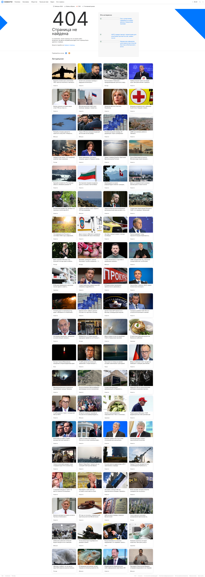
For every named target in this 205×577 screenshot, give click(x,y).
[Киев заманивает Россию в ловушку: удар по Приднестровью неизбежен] (90, 152)
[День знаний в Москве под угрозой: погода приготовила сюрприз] (64, 254)
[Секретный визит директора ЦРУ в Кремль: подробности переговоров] (90, 280)
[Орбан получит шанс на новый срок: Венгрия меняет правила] (141, 75)
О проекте (140, 575)
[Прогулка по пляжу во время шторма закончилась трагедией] (115, 356)
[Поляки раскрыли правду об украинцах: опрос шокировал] (115, 126)
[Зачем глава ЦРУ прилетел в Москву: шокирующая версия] (115, 305)
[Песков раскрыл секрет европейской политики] (141, 433)
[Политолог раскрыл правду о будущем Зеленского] (90, 75)
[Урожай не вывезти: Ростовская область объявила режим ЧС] (64, 178)
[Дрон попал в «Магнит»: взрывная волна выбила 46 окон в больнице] (90, 229)
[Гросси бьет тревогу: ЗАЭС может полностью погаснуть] (141, 280)
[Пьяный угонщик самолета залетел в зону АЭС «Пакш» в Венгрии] (64, 126)
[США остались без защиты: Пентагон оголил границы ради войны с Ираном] (90, 433)
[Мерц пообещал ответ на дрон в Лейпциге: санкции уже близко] (141, 356)
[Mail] (2, 2)
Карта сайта (201, 575)
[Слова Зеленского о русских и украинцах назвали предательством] (115, 254)
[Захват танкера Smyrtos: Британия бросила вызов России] (115, 152)
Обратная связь (193, 575)
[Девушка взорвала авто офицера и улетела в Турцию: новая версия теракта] (141, 101)
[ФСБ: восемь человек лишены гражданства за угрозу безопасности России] (141, 484)
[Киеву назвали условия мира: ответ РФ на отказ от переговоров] (64, 101)
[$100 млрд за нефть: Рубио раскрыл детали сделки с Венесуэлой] (64, 433)
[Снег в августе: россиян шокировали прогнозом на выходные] (141, 510)
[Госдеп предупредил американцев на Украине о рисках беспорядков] (115, 382)
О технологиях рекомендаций (150, 575)
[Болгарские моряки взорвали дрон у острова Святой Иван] (90, 178)
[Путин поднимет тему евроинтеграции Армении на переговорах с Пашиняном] (141, 229)
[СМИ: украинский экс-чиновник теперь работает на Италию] (141, 254)
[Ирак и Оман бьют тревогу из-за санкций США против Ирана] (90, 459)
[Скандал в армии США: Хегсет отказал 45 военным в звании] (141, 305)
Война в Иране (70, 6)
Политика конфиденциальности (166, 575)
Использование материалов (181, 575)
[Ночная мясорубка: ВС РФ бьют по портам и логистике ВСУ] (64, 203)
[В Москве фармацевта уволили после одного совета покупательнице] (64, 280)
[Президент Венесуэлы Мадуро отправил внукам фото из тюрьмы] (141, 561)
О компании (7, 575)
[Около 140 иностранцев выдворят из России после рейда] (90, 126)
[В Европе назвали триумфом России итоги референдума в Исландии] (90, 408)
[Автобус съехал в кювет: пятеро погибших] (115, 229)
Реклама (14, 575)
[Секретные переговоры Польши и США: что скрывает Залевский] (141, 203)
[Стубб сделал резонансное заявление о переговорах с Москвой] (90, 356)
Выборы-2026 (59, 6)
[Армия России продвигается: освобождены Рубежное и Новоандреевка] (141, 459)
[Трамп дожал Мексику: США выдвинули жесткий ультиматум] (141, 408)
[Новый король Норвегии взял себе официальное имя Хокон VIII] (115, 561)
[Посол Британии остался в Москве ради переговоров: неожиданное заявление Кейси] (141, 152)
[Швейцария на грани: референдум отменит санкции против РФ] (115, 178)
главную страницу (69, 45)
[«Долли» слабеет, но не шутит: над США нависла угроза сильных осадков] (64, 561)
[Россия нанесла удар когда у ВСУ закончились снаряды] (115, 459)
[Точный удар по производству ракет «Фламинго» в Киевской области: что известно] (64, 305)
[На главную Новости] (8, 2)
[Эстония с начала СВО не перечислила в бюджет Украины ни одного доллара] (115, 484)
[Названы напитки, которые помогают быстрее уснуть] (141, 535)
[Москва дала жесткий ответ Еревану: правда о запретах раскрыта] (90, 101)
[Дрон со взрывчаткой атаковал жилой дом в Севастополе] (141, 178)
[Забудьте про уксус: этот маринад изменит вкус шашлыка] (64, 152)
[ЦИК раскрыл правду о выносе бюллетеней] (115, 510)
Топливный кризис (89, 6)
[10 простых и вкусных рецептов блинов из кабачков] (141, 331)
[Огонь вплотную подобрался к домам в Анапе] (90, 535)
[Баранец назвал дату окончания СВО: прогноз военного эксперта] (64, 75)
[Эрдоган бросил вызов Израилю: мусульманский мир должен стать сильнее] (115, 203)
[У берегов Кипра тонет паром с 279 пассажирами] (90, 203)
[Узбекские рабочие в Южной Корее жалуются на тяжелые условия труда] (64, 535)
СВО (79, 6)
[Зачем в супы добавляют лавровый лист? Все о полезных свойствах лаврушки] (115, 408)
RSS (135, 575)
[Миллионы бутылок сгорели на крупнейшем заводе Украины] (64, 382)
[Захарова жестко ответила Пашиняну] (115, 101)
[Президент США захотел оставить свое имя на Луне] (90, 484)
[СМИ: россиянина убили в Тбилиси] (141, 126)
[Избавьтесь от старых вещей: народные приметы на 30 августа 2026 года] (90, 331)
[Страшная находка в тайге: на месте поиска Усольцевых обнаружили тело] (64, 484)
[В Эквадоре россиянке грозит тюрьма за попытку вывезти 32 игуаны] (90, 561)
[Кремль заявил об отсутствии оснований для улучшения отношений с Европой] (115, 433)
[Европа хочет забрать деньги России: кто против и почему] (90, 305)
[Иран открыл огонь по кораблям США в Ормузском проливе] (115, 331)
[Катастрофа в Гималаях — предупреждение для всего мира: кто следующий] (115, 75)
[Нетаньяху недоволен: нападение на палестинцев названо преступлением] (64, 331)
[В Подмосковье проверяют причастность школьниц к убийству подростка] (115, 280)
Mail (2, 575)
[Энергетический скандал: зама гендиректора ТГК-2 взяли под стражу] (64, 459)
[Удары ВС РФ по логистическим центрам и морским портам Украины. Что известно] (141, 382)
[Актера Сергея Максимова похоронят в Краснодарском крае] (64, 356)
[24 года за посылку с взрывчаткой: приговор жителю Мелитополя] (90, 510)
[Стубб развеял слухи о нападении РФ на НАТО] (64, 408)
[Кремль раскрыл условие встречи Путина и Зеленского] (64, 510)
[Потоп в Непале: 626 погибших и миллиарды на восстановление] (90, 382)
